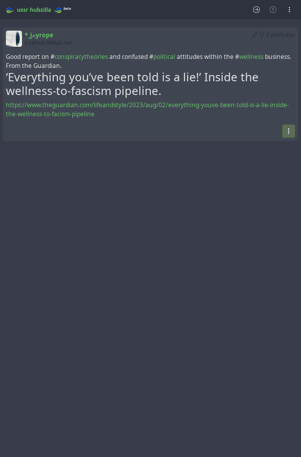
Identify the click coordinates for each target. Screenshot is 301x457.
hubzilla (40, 9)
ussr (22, 9)
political (164, 57)
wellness (251, 57)
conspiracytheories (81, 57)
